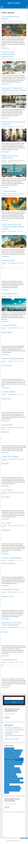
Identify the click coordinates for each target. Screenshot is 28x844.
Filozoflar (12, 592)
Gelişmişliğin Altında (9, 294)
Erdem (12, 756)
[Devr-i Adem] (14, 535)
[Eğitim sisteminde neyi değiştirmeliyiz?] (14, 170)
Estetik (17, 756)
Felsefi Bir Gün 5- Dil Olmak (12, 739)
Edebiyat (18, 754)
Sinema (12, 780)
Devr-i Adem (6, 523)
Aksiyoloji (11, 748)
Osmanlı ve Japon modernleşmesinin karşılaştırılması (8, 54)
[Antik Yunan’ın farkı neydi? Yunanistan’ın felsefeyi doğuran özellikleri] (14, 241)
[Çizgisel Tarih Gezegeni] (14, 469)
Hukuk (16, 592)
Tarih (12, 782)
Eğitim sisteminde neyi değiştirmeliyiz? (10, 157)
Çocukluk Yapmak (8, 392)
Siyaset (17, 780)
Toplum (7, 784)
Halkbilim (13, 774)
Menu (2, 7)
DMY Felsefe (14, 3)
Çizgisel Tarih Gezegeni (10, 456)
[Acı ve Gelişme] (14, 502)
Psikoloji (7, 780)
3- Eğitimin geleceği (9, 191)
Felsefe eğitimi (17, 764)
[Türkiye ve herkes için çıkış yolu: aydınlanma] (14, 135)
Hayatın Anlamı (8, 776)
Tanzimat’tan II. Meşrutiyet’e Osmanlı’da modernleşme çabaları (14, 89)
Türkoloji (12, 21)
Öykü (11, 296)
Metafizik (20, 778)
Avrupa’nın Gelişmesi (9, 325)
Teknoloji (16, 782)
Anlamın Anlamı (18, 750)
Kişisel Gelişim (8, 778)
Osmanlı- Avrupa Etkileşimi (12, 558)
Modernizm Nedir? (8, 260)
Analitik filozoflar (9, 750)
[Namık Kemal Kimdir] (14, 670)
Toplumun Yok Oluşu (15, 525)
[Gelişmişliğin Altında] (14, 304)
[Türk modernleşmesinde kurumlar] (14, 30)
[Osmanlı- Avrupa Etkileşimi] (14, 569)
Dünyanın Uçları (17, 752)
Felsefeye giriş (16, 770)
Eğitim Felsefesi (14, 328)
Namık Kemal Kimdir (9, 660)
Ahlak (6, 748)
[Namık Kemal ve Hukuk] (14, 602)
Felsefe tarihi (13, 231)
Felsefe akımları (13, 263)
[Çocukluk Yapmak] (14, 404)
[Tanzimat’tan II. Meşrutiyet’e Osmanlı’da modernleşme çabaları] (14, 101)
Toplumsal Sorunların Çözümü (17, 427)
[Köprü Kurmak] (14, 437)
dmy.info (5, 21)
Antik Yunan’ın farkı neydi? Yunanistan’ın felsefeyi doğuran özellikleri (13, 226)
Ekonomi (7, 756)
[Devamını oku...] (5, 48)
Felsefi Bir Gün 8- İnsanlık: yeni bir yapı (14, 729)
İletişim (6, 792)
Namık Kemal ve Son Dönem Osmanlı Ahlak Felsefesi (12, 624)
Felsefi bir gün (8, 772)
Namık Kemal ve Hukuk (10, 589)
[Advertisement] (14, 825)
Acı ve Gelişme (7, 490)
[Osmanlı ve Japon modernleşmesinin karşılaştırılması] (14, 67)
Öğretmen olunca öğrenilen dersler (13, 727)
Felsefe (21, 762)
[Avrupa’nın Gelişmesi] (14, 338)
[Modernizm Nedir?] (14, 273)
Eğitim (6, 762)
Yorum (6, 790)
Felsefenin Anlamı (9, 766)
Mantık (14, 778)
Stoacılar (7, 782)
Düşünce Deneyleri (9, 754)
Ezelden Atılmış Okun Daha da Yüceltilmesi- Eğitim (12, 759)
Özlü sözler (16, 790)
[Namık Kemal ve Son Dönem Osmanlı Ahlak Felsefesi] (14, 637)
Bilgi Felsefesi (8, 752)
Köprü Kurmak (7, 425)
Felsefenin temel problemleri (12, 768)
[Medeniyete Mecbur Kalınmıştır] (14, 371)
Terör (21, 782)
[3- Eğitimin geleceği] (14, 203)
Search (14, 702)
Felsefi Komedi (17, 772)
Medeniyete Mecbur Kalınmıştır (13, 358)
